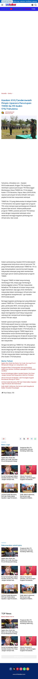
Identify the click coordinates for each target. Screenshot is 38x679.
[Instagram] (20, 669)
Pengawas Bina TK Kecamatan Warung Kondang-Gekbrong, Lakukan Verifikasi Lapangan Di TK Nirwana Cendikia (18, 369)
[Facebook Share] (20, 438)
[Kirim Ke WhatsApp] (35, 438)
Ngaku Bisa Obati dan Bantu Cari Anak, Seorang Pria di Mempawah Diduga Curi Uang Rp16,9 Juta (18, 364)
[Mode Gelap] (32, 4)
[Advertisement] (19, 31)
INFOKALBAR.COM (9, 112)
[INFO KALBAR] (10, 4)
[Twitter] (14, 669)
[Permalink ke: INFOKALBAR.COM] (2, 112)
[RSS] (27, 669)
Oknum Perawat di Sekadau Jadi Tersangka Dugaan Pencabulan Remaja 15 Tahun (17, 378)
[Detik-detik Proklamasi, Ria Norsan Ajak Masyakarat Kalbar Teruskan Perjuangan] (28, 488)
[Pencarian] (35, 4)
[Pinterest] (17, 669)
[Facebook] (10, 669)
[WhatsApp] (24, 669)
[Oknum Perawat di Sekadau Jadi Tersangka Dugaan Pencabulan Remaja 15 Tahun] (28, 469)
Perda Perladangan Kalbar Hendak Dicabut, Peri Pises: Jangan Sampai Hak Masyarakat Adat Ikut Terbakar (18, 374)
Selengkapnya (18, 657)
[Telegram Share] (31, 438)
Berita (3, 97)
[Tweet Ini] (24, 438)
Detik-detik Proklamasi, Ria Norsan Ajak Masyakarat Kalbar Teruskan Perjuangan (17, 387)
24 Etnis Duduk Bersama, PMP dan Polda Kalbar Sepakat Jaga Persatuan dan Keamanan (18, 382)
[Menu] (2, 4)
